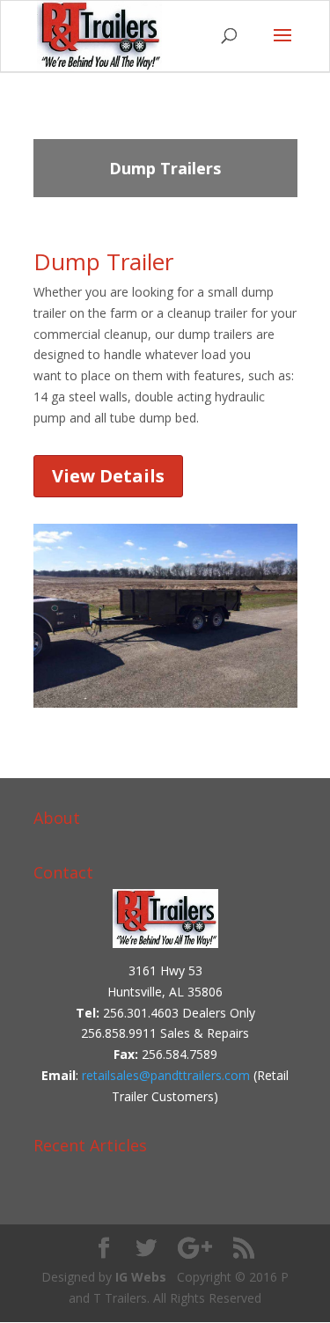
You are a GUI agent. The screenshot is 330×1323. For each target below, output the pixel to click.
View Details (108, 476)
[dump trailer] (165, 707)
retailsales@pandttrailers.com (166, 1075)
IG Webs (140, 1276)
